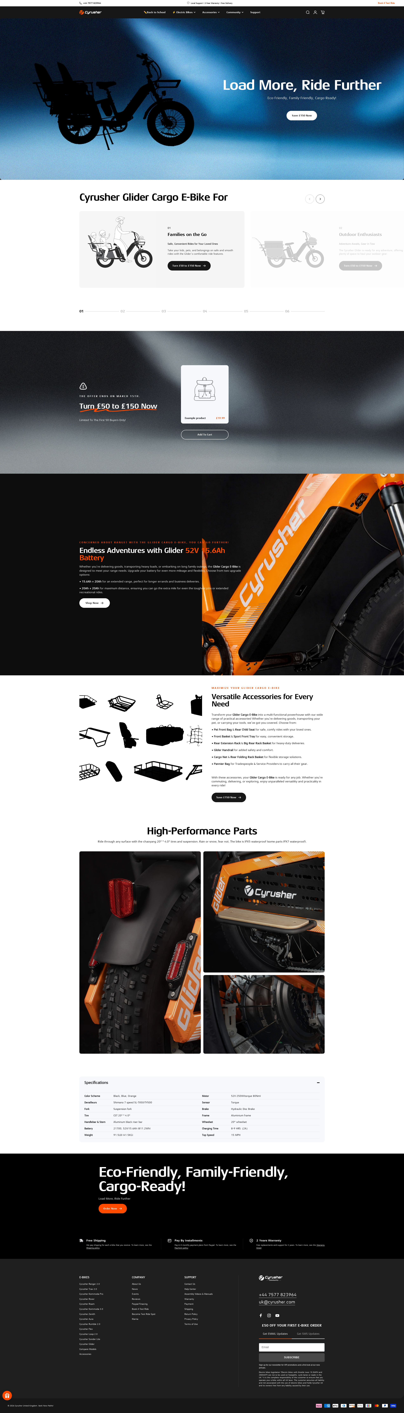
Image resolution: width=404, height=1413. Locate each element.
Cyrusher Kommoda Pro (91, 1294)
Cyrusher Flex (86, 1329)
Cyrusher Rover (86, 1299)
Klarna (135, 1319)
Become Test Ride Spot (143, 1314)
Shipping (188, 1309)
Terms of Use (191, 1324)
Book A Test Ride (140, 1309)
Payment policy (181, 1248)
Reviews (136, 1299)
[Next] (320, 199)
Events (135, 1294)
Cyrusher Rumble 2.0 (89, 1324)
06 (290, 311)
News (135, 1289)
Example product (195, 418)
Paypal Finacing (139, 1304)
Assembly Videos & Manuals (198, 1294)
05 (249, 311)
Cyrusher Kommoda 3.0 (91, 1309)
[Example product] (205, 389)
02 (126, 311)
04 (208, 311)
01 (85, 311)
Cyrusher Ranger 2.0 (89, 1284)
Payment (189, 1304)
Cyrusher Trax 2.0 (88, 1289)
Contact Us (189, 1284)
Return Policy (190, 1314)
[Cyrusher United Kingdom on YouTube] (277, 1315)
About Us (136, 1284)
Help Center (190, 1289)
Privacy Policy (191, 1319)
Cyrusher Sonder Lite (89, 1339)
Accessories (85, 1354)
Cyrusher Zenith (87, 1314)
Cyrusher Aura (86, 1319)
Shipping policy (93, 1248)
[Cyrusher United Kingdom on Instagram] (269, 1315)
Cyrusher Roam (87, 1304)
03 (167, 311)
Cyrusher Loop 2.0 (88, 1334)
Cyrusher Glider (86, 1344)
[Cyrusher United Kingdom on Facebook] (261, 1315)
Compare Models (87, 1349)
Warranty (189, 1299)
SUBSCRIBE (291, 1357)
